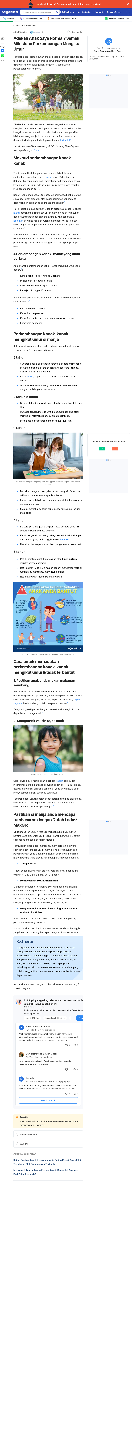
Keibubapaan (18, 26)
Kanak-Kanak (31, 26)
